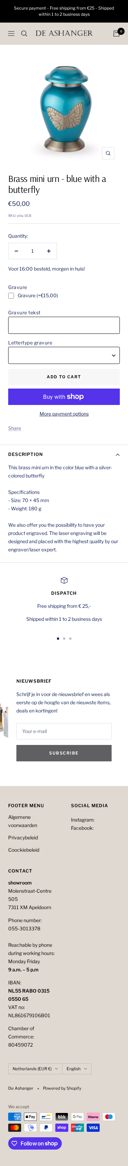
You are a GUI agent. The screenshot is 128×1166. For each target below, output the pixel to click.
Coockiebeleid (23, 850)
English (74, 1068)
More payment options (64, 414)
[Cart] (116, 33)
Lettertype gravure (30, 342)
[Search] (24, 33)
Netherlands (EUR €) (32, 1068)
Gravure (17, 287)
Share (14, 428)
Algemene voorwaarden (22, 821)
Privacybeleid (23, 837)
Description (25, 454)
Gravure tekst (24, 312)
